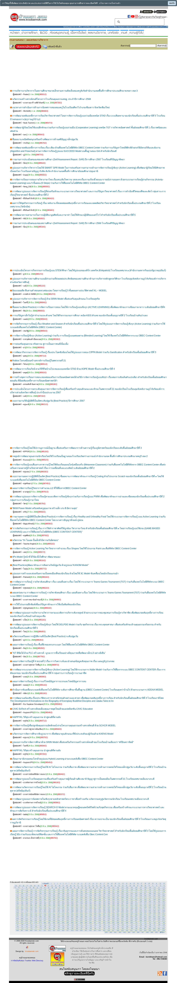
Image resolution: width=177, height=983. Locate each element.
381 (36, 905)
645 (36, 920)
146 (17, 891)
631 (122, 918)
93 (82, 887)
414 (36, 907)
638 (154, 918)
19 (112, 883)
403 (136, 905)
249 (36, 897)
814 (54, 930)
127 (81, 889)
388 (68, 905)
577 (26, 917)
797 (127, 928)
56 (97, 885)
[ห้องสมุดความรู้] (59, 34)
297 (104, 899)
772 (163, 926)
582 (49, 917)
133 (109, 889)
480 (36, 911)
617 (58, 918)
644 (31, 920)
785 (72, 928)
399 (118, 905)
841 (115, 932)
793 (109, 928)
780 (49, 928)
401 (127, 905)
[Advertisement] (59, 69)
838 (163, 930)
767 (141, 926)
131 (99, 889)
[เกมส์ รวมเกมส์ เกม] (124, 34)
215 (31, 895)
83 (45, 887)
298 (109, 899)
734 (141, 924)
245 (17, 897)
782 (58, 928)
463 (109, 909)
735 (145, 924)
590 (86, 917)
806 (17, 930)
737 (154, 924)
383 (45, 905)
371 (141, 903)
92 (78, 887)
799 (136, 928)
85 (52, 887)
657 (90, 920)
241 (150, 895)
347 (31, 903)
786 (77, 928)
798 (131, 928)
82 (41, 887)
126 (77, 889)
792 (104, 928)
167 (113, 891)
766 (136, 926)
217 (40, 895)
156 (63, 891)
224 (72, 895)
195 (90, 893)
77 (22, 887)
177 (159, 891)
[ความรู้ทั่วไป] (136, 34)
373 (150, 903)
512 (31, 913)
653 (72, 920)
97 (97, 887)
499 (122, 911)
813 (49, 930)
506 (154, 911)
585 (63, 917)
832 (136, 930)
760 (109, 926)
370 (136, 903)
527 (99, 913)
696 (118, 922)
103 (122, 887)
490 (81, 911)
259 (81, 897)
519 (63, 913)
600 (131, 917)
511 (26, 913)
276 (159, 897)
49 (70, 885)
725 (99, 924)
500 (127, 911)
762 (118, 926)
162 (90, 891)
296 (99, 899)
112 (163, 887)
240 (145, 895)
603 (145, 917)
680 (45, 922)
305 (141, 899)
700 (136, 922)
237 (131, 895)
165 (104, 891)
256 (68, 897)
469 (136, 909)
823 (95, 930)
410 (17, 907)
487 (68, 911)
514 (40, 913)
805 (163, 928)
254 (58, 897)
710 (31, 924)
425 (86, 907)
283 (40, 899)
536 (141, 913)
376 (163, 903)
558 (90, 915)
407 (154, 905)
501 (131, 911)
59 (108, 885)
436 (136, 907)
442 (163, 907)
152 (45, 891)
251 (45, 897)
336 (131, 901)
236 (127, 895)
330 (104, 901)
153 (49, 891)
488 (72, 911)
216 (36, 895)
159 (77, 891)
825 (104, 930)
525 (90, 913)
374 (154, 903)
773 (17, 928)
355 (68, 903)
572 (154, 915)
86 (56, 887)
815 (58, 930)
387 (63, 905)
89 (67, 887)
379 (26, 905)
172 (136, 891)
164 (99, 891)
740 (17, 926)
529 (109, 913)
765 (131, 926)
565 (122, 915)
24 (130, 883)
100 (109, 887)
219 (49, 895)
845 (133, 932)
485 (58, 911)
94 (86, 887)
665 (127, 920)
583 (54, 917)
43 (48, 885)
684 (63, 922)
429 (104, 907)
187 (54, 893)
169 (122, 891)
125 (72, 889)
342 (159, 901)
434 (127, 907)
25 (134, 883)
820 (81, 930)
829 (122, 930)
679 (40, 922)
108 (145, 887)
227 (86, 895)
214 (26, 895)
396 (104, 905)
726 (104, 924)
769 (150, 926)
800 (141, 928)
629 (113, 918)
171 (131, 891)
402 (131, 905)
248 (31, 897)
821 (86, 930)
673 (163, 920)
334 (122, 901)
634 (136, 918)
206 (141, 893)
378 (22, 905)
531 (118, 913)
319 (54, 901)
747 (49, 926)
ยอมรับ (172, 3)
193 (81, 893)
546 (36, 915)
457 (81, 909)
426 (90, 907)
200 (113, 893)
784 (68, 928)
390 (77, 905)
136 (122, 889)
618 (63, 918)
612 (36, 918)
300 (118, 899)
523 (81, 913)
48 (67, 885)
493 (95, 911)
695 (113, 922)
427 (95, 907)
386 (58, 905)
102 (118, 887)
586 (68, 917)
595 (109, 917)
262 (95, 897)
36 (23, 885)
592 (95, 917)
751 (68, 926)
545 (31, 915)
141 (145, 889)
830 (127, 930)
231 (104, 895)
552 (63, 915)
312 (22, 901)
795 (118, 928)
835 (150, 930)
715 (54, 924)
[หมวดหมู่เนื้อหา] (78, 34)
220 (54, 895)
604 (150, 917)
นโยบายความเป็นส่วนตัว (109, 3)
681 (49, 922)
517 (54, 913)
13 (89, 883)
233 (113, 895)
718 (68, 924)
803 (154, 928)
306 (145, 899)
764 (127, 926)
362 (99, 903)
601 (136, 917)
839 (106, 932)
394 (95, 905)
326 (86, 901)
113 (17, 889)
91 (75, 887)
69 (145, 885)
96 (93, 887)
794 (113, 928)
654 (77, 920)
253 (54, 897)
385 (54, 905)
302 (127, 899)
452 (58, 909)
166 (109, 891)
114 (22, 889)
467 (127, 909)
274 (150, 897)
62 (119, 885)
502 (136, 911)
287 (58, 899)
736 (150, 924)
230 (99, 895)
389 (72, 905)
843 (124, 932)
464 (113, 909)
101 (113, 887)
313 (26, 901)
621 (77, 918)
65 (130, 885)
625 (95, 918)
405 (145, 905)
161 (86, 891)
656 (86, 920)
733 (136, 924)
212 (17, 895)
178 (163, 891)
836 (154, 930)
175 (150, 891)
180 (22, 893)
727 (109, 924)
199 (109, 893)
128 (86, 889)
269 (127, 897)
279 (22, 899)
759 (104, 926)
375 (159, 903)
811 (40, 930)
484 (54, 911)
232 (109, 895)
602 (141, 917)
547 (40, 915)
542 (17, 915)
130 (95, 889)
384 (49, 905)
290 (72, 899)
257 (72, 897)
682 (54, 922)
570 (145, 915)
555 (77, 915)
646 (40, 920)
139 (136, 889)
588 (77, 917)
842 (120, 932)
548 (45, 915)
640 (163, 918)
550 (54, 915)
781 (54, 928)
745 (40, 926)
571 (150, 915)
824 (99, 930)
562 (109, 915)
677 (31, 922)
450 (49, 909)
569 (141, 915)
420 (63, 907)
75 (15, 887)
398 (113, 905)
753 (77, 926)
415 (40, 907)
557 (86, 915)
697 (122, 922)
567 (131, 915)
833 (141, 930)
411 (22, 907)
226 (81, 895)
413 (31, 907)
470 (141, 909)
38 (31, 885)
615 (49, 918)
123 (63, 889)
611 (31, 918)
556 (81, 915)
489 (77, 911)
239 (141, 895)
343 (163, 901)
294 (90, 899)
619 (68, 918)
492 (90, 911)
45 (56, 885)
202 (122, 893)
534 (131, 913)
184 (40, 893)
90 (71, 887)
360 (90, 903)
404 (141, 905)
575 (17, 917)
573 (159, 915)
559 (95, 915)
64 (126, 885)
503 (141, 911)
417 (49, 907)
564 (118, 915)
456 (77, 909)
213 (22, 895)
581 (45, 917)
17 (104, 883)
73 (160, 885)
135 (118, 889)
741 (22, 926)
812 (45, 930)
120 (49, 889)
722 (86, 924)
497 (113, 911)
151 (40, 891)
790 (95, 928)
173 (141, 891)
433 (122, 907)
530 (113, 913)
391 (81, 905)
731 (127, 924)
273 (145, 897)
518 (58, 913)
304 (136, 899)
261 (90, 897)
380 (31, 905)
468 (131, 909)
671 (154, 920)
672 (159, 920)
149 (31, 891)
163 (95, 891)
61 (115, 885)
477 (22, 911)
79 (30, 887)
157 (68, 891)
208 (150, 893)
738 (159, 924)
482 (45, 911)
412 (26, 907)
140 (141, 889)
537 (145, 913)
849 (152, 932)
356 (72, 903)
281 (31, 899)
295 (95, 899)
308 (154, 899)
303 (131, 899)
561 (104, 915)
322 (68, 901)
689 (86, 922)
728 (113, 924)
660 (104, 920)
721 (81, 924)
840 (111, 932)
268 (122, 897)
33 (164, 883)
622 (81, 918)
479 (31, 911)
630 (118, 918)
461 (99, 909)
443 (17, 909)
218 (45, 895)
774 (22, 928)
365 (113, 903)
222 (63, 895)
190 (68, 893)
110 (154, 887)
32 (160, 883)
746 (45, 926)
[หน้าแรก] (14, 34)
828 (118, 930)
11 (82, 883)
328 (95, 901)
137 (127, 889)
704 (154, 922)
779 (45, 928)
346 (26, 903)
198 (104, 893)
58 (104, 885)
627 (104, 918)
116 (31, 889)
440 (154, 907)
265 (109, 897)
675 (22, 922)
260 (86, 897)
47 (63, 885)
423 (77, 907)
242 (154, 895)
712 (40, 924)
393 (90, 905)
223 (68, 895)
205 (136, 893)
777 (36, 928)
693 (104, 922)
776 (31, 928)
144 (159, 889)
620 (72, 918)
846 (138, 932)
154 (54, 891)
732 (131, 924)
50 (74, 885)
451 (54, 909)
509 (17, 913)
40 (38, 885)
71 (153, 885)
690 (90, 922)
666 (131, 920)
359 (86, 903)
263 (99, 897)
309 (159, 899)
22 (123, 883)
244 (163, 895)
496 (109, 911)
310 (163, 899)
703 (150, 922)
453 (63, 909)
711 (36, 924)
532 (122, 913)
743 (31, 926)
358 (81, 903)
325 (81, 901)
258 (77, 897)
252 (49, 897)
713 (45, 924)
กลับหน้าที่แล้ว (55, 46)
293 (86, 899)
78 (26, 887)
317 (45, 901)
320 (58, 901)
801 (145, 928)
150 (36, 891)
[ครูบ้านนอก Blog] (44, 34)
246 (22, 897)
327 (90, 901)
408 (159, 905)
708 (22, 924)
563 (113, 915)
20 (115, 883)
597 (118, 917)
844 (129, 932)
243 (159, 895)
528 (104, 913)
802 (150, 928)
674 (17, 922)
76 (19, 887)
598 (122, 917)
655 (81, 920)
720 (77, 924)
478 (26, 911)
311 (17, 901)
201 (118, 893)
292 (81, 899)
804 (159, 928)
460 (95, 909)
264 (104, 897)
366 (118, 903)
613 (40, 918)
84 (49, 887)
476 (17, 911)
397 (109, 905)
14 (93, 883)
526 (95, 913)
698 (127, 922)
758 (99, 926)
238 (136, 895)
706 (163, 922)
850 (156, 932)
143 (154, 889)
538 (150, 913)
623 (86, 918)
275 (154, 897)
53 (85, 885)
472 (150, 909)
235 (122, 895)
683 (58, 922)
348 (36, 903)
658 (95, 920)
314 (31, 901)
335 (127, 901)
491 (86, 911)
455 (72, 909)
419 (58, 907)
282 (36, 899)
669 (145, 920)
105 (131, 887)
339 (145, 901)
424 (81, 907)
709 (26, 924)
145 (163, 889)
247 (26, 897)
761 (113, 926)
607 (163, 917)
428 (99, 907)
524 (86, 913)
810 (36, 930)
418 (54, 907)
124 (68, 889)
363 (104, 903)
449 (45, 909)
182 (31, 893)
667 (136, 920)
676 (26, 922)
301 (122, 899)
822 (90, 930)
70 (149, 885)
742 (26, 926)
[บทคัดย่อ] (113, 34)
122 (58, 889)
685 (68, 922)
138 (131, 889)
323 (72, 901)
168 (118, 891)
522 (77, 913)
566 (127, 915)
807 (22, 930)
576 (22, 917)
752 (72, 926)
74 (164, 885)
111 (159, 887)
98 (101, 887)
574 (163, 915)
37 (27, 885)
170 (127, 891)
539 (154, 913)
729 (118, 924)
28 (145, 883)
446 (31, 909)
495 (104, 911)
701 (141, 922)
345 (22, 903)
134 (113, 889)
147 (22, 891)
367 (122, 903)
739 (163, 924)
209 (154, 893)
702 (145, 922)
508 (163, 911)
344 (17, 903)
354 (63, 903)
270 (131, 897)
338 (141, 901)
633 (131, 918)
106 (136, 887)
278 (17, 899)
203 (127, 893)
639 (159, 918)
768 (145, 926)
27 (141, 883)
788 (86, 928)
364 (109, 903)
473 (154, 909)
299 (113, 899)
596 (113, 917)
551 (58, 915)
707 (17, 924)
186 (49, 893)
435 (131, 907)
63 (123, 885)
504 (145, 911)
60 (112, 885)
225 (77, 895)
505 (150, 911)
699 (131, 922)
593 (99, 917)
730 (122, 924)
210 (159, 893)
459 (90, 909)
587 (72, 917)
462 (104, 909)
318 (49, 901)
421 (68, 907)
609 (22, 918)
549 (49, 915)
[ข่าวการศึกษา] (29, 34)
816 (63, 930)
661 (109, 920)
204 (131, 893)
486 (63, 911)
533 (127, 913)
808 (26, 930)
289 (68, 899)
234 (118, 895)
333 (118, 901)
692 (99, 922)
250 (40, 897)
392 (86, 905)
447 (36, 909)
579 (36, 917)
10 (78, 883)
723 (90, 924)
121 (54, 889)
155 (58, 891)
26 (138, 883)
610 (26, 918)
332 (113, 901)
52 (82, 885)
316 (40, 901)
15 (97, 883)
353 (58, 903)
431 (113, 907)
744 (36, 926)
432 (118, 907)
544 (26, 915)
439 (150, 907)
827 (113, 930)
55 (93, 885)
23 (126, 883)
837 (159, 930)
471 (145, 909)
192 (77, 893)
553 (68, 915)
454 (68, 909)
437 (141, 907)
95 (90, 887)
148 (26, 891)
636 (145, 918)
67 (138, 885)
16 (100, 883)
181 (26, 893)
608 (17, 918)
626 (99, 918)
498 (118, 911)
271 (136, 897)
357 (77, 903)
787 (81, 928)
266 (113, 897)
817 (68, 930)
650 (58, 920)
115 (26, 889)
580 (40, 917)
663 (118, 920)
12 (85, 883)
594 (104, 917)
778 (40, 928)
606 (159, 917)
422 (72, 907)
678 (36, 922)
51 (78, 885)
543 (22, 915)
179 (17, 893)
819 (77, 930)
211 (163, 893)
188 (58, 893)
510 (22, 913)
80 (34, 887)
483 (49, 911)
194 (86, 893)
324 (77, 901)
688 (81, 922)
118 (40, 889)
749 (58, 926)
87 (60, 887)
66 (134, 885)
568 (136, 915)
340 (150, 901)
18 (108, 883)
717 (63, 924)
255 (63, 897)
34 (16, 885)
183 (36, 893)
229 (95, 895)
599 (127, 917)
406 (150, 905)
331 (109, 901)
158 (72, 891)
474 (159, 909)
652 (68, 920)
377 (17, 905)
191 (72, 893)
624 (90, 918)
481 (40, 911)
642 (22, 920)
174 (145, 891)
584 (58, 917)
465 (118, 909)
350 (45, 903)
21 (119, 883)
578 (31, 917)
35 (20, 885)
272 (141, 897)
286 (54, 899)
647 (45, 920)
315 (36, 901)
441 (159, 907)
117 (36, 889)
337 (136, 901)
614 (45, 918)
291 (77, 899)
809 (31, 930)
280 (26, 899)
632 (127, 918)
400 (122, 905)
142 (150, 889)
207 (145, 893)
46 (59, 885)
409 (163, 905)
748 (54, 926)
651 (63, 920)
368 (127, 903)
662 (113, 920)
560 (99, 915)
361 (95, 903)
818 (72, 930)
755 (86, 926)
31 (156, 883)
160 (81, 891)
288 (63, 899)
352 (54, 903)
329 (99, 901)
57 (100, 885)
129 (90, 889)
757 (95, 926)
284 (45, 899)
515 (45, 913)
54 (89, 885)
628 (109, 918)
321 (63, 901)
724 (95, 924)
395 (99, 905)
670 (150, 920)
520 (68, 913)
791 (99, 928)
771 (159, 926)
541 (163, 913)
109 (150, 887)
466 (122, 909)
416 (45, 907)
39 (35, 885)
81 (37, 887)
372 (145, 903)
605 (154, 917)
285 (49, 899)
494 (99, 911)
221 (58, 895)
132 (104, 889)
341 (154, 901)
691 (95, 922)
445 (26, 909)
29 (149, 883)
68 (141, 885)
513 (36, 913)
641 (17, 920)
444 (22, 909)
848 (147, 932)
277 (163, 897)
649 (54, 920)
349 (40, 903)
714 (49, 924)
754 (81, 926)
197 (99, 893)
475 (163, 909)
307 (150, 899)
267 (118, 897)
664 (122, 920)
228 (90, 895)
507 (159, 911)
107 (141, 887)
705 (159, 922)
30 (153, 883)
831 (131, 930)
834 (145, 930)
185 (45, 893)
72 (156, 885)
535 (136, 913)
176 (154, 891)
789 (90, 928)
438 (145, 907)
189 (63, 893)
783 (63, 928)
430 (109, 907)
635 (141, 918)
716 (58, 924)
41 (42, 885)
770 (154, 926)
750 (63, 926)
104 (127, 887)
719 (72, 924)
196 (95, 893)
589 (81, 917)
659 (99, 920)
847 (143, 932)
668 (141, 920)
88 (63, 887)
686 (72, 922)
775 (26, 928)
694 (109, 922)
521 (72, 913)
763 (122, 926)
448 (40, 909)
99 (105, 887)
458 (86, 909)
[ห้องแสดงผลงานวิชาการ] (96, 34)
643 (26, 920)
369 (131, 903)
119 (45, 889)
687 (77, 922)
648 (49, 920)
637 (150, 918)
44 (52, 885)
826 (109, 930)
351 (49, 903)
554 (72, 915)
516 (49, 913)
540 (159, 913)
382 (40, 905)
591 (90, 917)
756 (90, 926)
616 (54, 918)
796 (122, 928)
